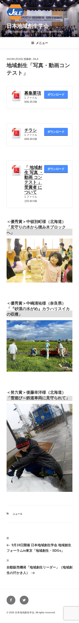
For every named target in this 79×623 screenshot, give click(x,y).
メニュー (42, 43)
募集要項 (32, 93)
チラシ (30, 130)
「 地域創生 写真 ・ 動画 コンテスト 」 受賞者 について (33, 179)
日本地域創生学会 (28, 26)
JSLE (35, 59)
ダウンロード (56, 94)
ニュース (17, 514)
